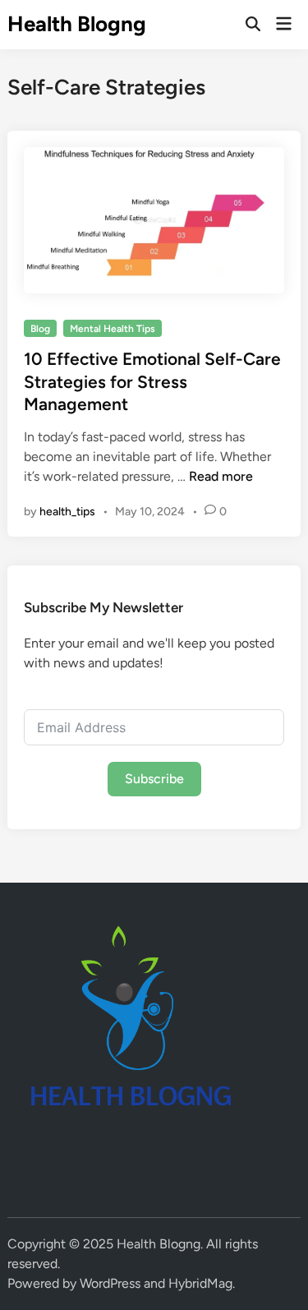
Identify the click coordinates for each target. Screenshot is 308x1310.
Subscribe (154, 778)
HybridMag (200, 1283)
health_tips (67, 512)
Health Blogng (76, 24)
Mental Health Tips (112, 328)
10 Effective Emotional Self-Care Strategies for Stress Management (152, 381)
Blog (40, 328)
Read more (221, 476)
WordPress (110, 1283)
